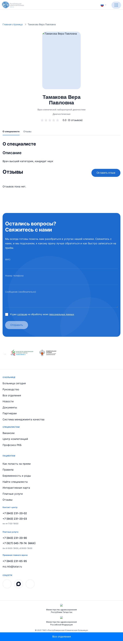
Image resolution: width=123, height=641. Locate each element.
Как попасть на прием (17, 463)
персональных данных (61, 314)
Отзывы (7, 499)
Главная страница (13, 24)
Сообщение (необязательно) (20, 291)
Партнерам (10, 413)
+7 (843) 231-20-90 (15, 537)
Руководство (11, 389)
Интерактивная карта (16, 487)
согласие (22, 314)
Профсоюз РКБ (12, 445)
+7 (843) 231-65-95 (15, 561)
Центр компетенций (15, 438)
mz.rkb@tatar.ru (12, 566)
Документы (10, 407)
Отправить (16, 325)
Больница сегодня (14, 383)
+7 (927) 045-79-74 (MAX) (19, 543)
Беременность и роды (17, 475)
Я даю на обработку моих (42, 314)
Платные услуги (13, 493)
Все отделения (12, 395)
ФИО (7, 259)
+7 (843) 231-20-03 (15, 518)
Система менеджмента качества (23, 419)
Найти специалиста (15, 481)
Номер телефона (14, 275)
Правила (8, 469)
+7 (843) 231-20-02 (15, 513)
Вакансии (9, 433)
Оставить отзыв (106, 172)
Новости (8, 401)
